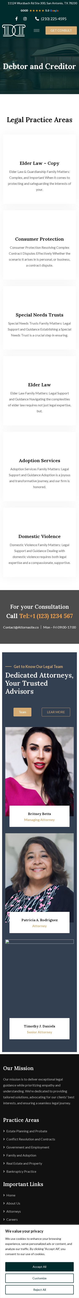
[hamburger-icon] (36, 30)
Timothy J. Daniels (39, 1026)
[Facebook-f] (16, 19)
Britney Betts (39, 814)
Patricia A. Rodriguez (39, 920)
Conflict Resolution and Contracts (30, 1139)
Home (10, 1195)
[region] (39, 1261)
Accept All (39, 1266)
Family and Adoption (21, 1155)
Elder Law (39, 385)
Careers (12, 1219)
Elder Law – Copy (39, 163)
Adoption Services (39, 460)
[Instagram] (25, 19)
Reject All (39, 1289)
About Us (13, 1203)
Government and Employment (27, 1147)
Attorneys (13, 1211)
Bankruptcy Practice (21, 1171)
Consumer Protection (39, 239)
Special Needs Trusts (39, 315)
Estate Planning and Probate (26, 1131)
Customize (39, 1278)
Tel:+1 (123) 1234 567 (46, 616)
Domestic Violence (39, 536)
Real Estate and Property (24, 1163)
